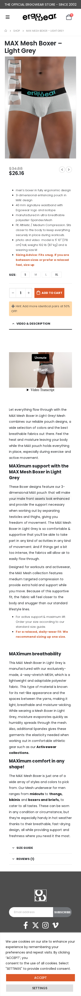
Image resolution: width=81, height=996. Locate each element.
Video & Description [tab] (33, 323)
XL (56, 274)
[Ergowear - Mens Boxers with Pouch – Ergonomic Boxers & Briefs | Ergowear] (40, 17)
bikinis (14, 800)
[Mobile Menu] (8, 17)
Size (12, 275)
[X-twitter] (35, 925)
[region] (40, 964)
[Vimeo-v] (55, 925)
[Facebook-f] (25, 925)
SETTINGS (39, 988)
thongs (55, 794)
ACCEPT (40, 977)
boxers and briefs (43, 800)
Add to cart (52, 293)
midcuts (37, 794)
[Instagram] (45, 925)
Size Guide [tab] (24, 848)
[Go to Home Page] (5, 30)
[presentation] (71, 107)
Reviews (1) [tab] (25, 859)
